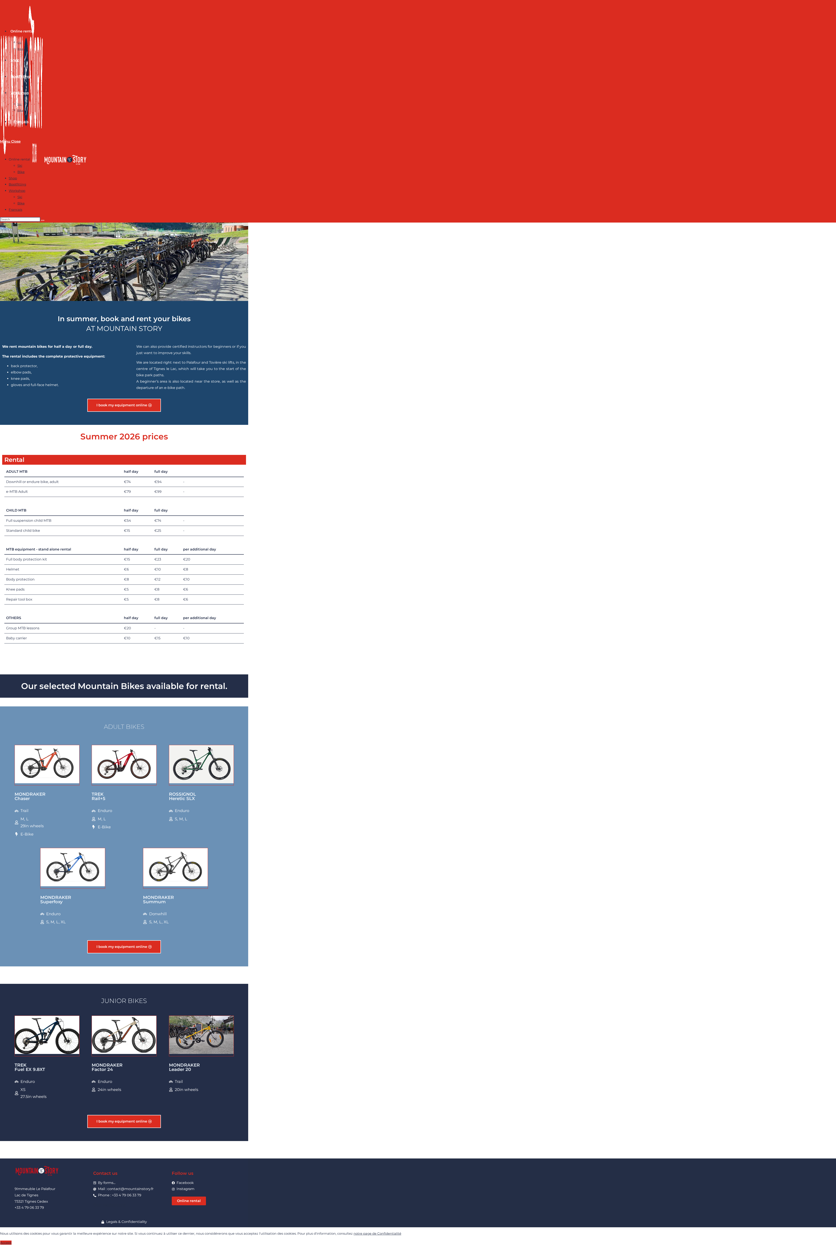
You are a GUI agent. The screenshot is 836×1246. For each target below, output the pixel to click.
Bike (21, 172)
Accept (6, 1243)
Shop (13, 178)
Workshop (17, 191)
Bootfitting (17, 184)
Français (15, 210)
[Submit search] (42, 220)
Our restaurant (109, 1205)
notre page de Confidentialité (377, 1233)
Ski (19, 166)
